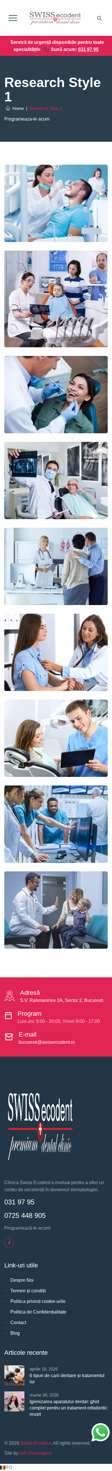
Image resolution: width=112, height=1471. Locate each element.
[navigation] (56, 1467)
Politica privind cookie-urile (37, 1301)
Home (17, 108)
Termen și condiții (28, 1290)
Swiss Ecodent (35, 1443)
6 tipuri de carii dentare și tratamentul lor (67, 1378)
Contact (18, 1322)
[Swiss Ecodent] (55, 18)
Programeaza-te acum (26, 119)
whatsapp (100, 1426)
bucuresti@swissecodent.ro (47, 1042)
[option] (56, 1467)
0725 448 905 (25, 1215)
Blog (15, 1333)
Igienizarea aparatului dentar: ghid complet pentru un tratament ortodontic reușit (68, 1408)
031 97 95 (88, 49)
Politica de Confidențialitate (38, 1311)
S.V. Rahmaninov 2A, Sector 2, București (61, 1000)
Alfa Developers (35, 1453)
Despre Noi (22, 1280)
